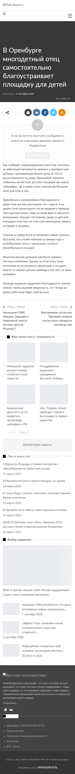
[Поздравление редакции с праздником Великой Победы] (54, 352)
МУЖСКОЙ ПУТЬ (47, 767)
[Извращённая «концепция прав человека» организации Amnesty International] (11, 650)
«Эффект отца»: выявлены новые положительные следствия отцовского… (42, 628)
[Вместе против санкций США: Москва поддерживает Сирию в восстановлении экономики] (37, 565)
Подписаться (39, 155)
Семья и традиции (8, 384)
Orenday (63, 165)
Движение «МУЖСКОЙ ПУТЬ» (26, 726)
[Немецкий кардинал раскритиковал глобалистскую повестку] (21, 352)
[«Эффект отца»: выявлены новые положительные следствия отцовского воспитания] (11, 627)
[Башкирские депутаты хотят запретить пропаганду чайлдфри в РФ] (21, 394)
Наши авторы (15, 731)
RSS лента (13, 746)
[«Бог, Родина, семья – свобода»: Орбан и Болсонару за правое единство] (54, 394)
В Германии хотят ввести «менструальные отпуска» (35, 510)
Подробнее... (10, 703)
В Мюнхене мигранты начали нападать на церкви (34, 481)
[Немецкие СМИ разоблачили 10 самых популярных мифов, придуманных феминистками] (11, 609)
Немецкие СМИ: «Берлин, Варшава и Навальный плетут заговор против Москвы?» (16, 320)
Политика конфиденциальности (27, 736)
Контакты (13, 741)
